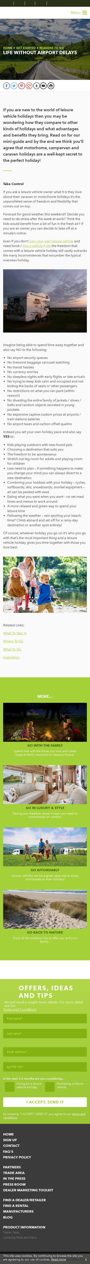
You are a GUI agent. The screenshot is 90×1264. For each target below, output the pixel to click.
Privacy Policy (17, 1157)
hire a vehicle (33, 246)
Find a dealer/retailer (24, 1200)
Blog (8, 1217)
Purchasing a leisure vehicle (70, 1085)
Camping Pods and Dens (19, 1237)
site (48, 246)
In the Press (14, 1179)
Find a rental (15, 1206)
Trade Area (14, 1173)
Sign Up (10, 1140)
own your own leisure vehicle (51, 241)
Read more (58, 1259)
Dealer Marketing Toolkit (28, 1190)
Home (8, 48)
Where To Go (13, 641)
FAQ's (8, 1152)
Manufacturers (18, 1211)
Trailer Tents (11, 1232)
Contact (11, 1146)
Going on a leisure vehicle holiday (29, 1085)
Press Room (14, 1184)
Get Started (26, 48)
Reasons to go (51, 48)
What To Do (12, 649)
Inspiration (11, 657)
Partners (12, 1167)
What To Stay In (15, 633)
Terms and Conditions (19, 1010)
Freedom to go (11, 12)
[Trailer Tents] (8, 3)
